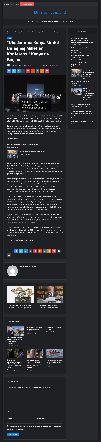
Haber (37, 22)
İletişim (71, 22)
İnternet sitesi (40, 418)
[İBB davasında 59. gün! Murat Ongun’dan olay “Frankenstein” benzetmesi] (15, 331)
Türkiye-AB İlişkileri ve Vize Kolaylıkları (32, 151)
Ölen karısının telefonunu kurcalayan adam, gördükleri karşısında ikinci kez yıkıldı (14, 363)
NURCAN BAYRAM (16, 65)
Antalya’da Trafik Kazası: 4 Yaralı (82, 121)
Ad (8, 411)
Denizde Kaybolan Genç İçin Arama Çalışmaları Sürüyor (54, 362)
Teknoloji (57, 22)
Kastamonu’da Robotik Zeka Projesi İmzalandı (22, 144)
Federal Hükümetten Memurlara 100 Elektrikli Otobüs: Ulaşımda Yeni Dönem (81, 114)
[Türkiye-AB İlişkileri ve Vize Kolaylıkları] (12, 154)
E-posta (10, 418)
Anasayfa (30, 22)
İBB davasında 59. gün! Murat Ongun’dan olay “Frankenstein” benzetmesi (88, 93)
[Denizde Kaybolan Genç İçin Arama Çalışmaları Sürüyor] (54, 353)
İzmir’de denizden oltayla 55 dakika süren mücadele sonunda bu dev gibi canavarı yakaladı (34, 363)
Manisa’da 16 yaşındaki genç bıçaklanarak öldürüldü (34, 329)
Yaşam (65, 22)
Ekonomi (44, 22)
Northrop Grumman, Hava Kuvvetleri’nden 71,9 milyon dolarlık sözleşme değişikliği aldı (82, 40)
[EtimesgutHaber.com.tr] (50, 12)
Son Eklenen (82, 31)
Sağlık (50, 22)
